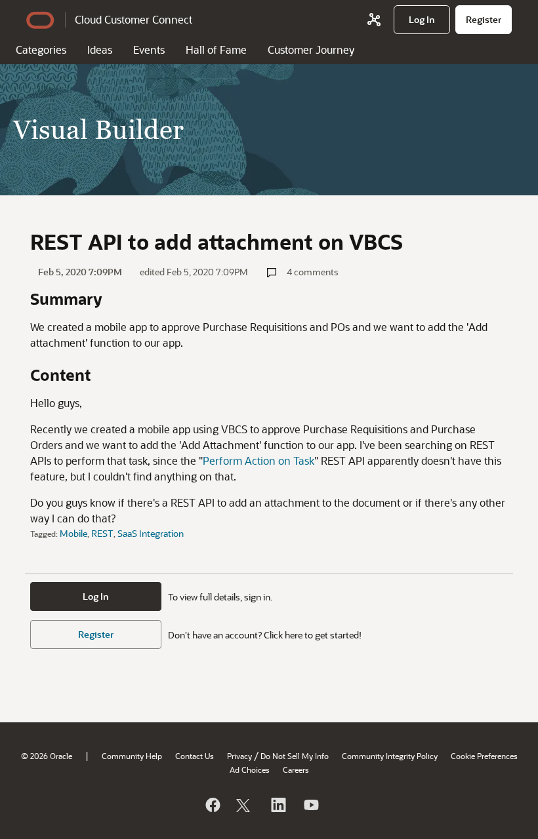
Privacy (239, 756)
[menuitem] (422, 19)
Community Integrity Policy (390, 756)
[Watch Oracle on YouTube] (310, 805)
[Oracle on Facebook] (211, 805)
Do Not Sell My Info (294, 756)
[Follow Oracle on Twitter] (244, 805)
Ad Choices (250, 769)
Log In (96, 596)
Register (96, 634)
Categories (41, 49)
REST (102, 533)
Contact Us (194, 756)
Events (149, 49)
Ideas (99, 49)
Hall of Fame (216, 49)
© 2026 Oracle (46, 756)
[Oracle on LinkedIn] (277, 805)
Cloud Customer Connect (133, 19)
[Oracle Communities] (374, 20)
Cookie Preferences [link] (484, 756)
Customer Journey (311, 49)
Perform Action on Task (258, 460)
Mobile (73, 533)
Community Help (132, 756)
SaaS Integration (150, 533)
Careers (296, 769)
